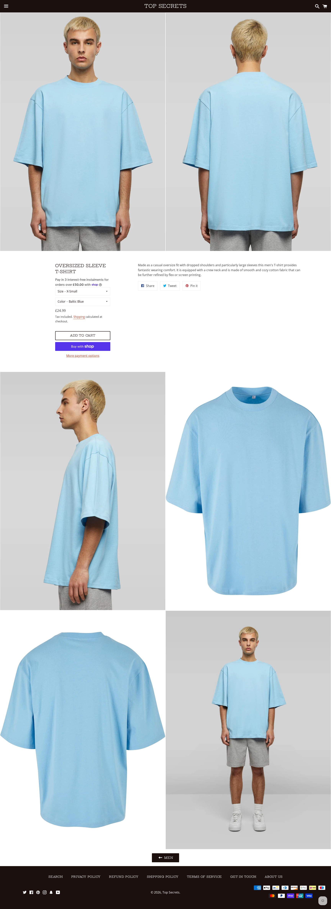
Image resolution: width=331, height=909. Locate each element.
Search (55, 877)
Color (62, 301)
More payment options (82, 356)
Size (60, 291)
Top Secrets (165, 6)
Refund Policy (123, 877)
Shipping (79, 317)
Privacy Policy (86, 877)
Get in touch (243, 877)
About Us (274, 877)
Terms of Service (204, 877)
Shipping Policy (163, 877)
